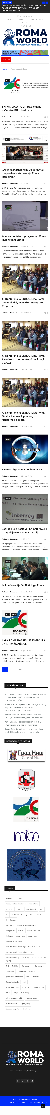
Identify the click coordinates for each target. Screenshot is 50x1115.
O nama (10, 19)
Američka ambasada (14, 898)
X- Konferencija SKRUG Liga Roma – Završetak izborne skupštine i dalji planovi (24, 359)
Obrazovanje (26, 966)
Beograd (9, 909)
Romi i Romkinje (12, 987)
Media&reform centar (14, 941)
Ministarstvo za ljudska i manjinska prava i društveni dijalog (26, 959)
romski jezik (26, 987)
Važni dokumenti (36, 19)
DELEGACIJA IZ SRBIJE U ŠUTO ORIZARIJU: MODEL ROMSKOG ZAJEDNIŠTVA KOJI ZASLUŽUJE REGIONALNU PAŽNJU (24, 8)
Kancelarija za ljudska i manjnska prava (21, 925)
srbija (8, 993)
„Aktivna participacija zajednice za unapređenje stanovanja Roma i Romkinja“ (23, 173)
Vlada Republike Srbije (14, 998)
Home (4, 69)
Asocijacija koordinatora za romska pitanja (22, 904)
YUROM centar (31, 998)
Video (8, 206)
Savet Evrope (39, 987)
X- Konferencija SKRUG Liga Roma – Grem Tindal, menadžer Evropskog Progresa (24, 303)
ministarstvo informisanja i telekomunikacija (23, 947)
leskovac (9, 936)
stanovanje (25, 993)
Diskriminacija (31, 909)
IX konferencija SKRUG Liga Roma (23, 585)
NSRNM (15, 966)
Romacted (37, 976)
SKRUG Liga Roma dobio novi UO (22, 469)
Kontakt (25, 22)
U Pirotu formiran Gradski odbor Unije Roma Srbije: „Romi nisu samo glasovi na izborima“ (23, 716)
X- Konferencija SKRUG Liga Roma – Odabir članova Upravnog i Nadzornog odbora (24, 416)
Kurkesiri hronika (33, 930)
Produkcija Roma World (27, 971)
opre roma (10, 971)
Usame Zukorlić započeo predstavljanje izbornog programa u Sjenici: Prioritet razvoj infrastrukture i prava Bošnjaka (25, 707)
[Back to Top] (43, 1106)
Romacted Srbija (12, 982)
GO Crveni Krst (17, 914)
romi (24, 982)
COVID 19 (19, 909)
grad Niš (29, 914)
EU (7, 914)
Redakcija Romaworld (10, 117)
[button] (43, 3)
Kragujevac (10, 930)
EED (41, 909)
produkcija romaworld (14, 976)
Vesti (7, 80)
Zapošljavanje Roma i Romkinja (18, 1009)
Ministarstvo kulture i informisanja (19, 952)
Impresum (22, 19)
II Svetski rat (11, 920)
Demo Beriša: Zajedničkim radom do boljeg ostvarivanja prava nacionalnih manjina (22, 723)
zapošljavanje (26, 1003)
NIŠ (7, 966)
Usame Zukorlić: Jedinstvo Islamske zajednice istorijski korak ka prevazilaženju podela (23, 730)
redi (27, 976)
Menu (7, 59)
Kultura (20, 930)
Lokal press (20, 936)
